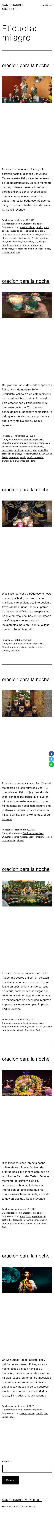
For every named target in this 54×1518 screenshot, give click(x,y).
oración (26, 245)
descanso (13, 446)
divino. (36, 234)
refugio (36, 453)
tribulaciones (8, 252)
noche (18, 245)
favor (24, 238)
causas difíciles (17, 230)
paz (41, 245)
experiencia (15, 238)
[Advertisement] (27, 136)
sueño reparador (35, 457)
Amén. (39, 227)
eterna (5, 238)
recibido (28, 248)
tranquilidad (8, 460)
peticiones (7, 248)
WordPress (29, 1506)
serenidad (14, 457)
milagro (42, 241)
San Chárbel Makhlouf (22, 1500)
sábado (5, 650)
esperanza (45, 234)
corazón (17, 234)
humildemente (14, 241)
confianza (40, 230)
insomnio (38, 446)
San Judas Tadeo (41, 248)
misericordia (8, 245)
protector (18, 248)
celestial (30, 230)
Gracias (35, 238)
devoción (26, 234)
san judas (15, 650)
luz (35, 241)
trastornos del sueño (25, 460)
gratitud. (44, 238)
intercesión (27, 241)
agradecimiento (27, 227)
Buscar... (7, 1461)
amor (46, 227)
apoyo (5, 230)
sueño (23, 457)
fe (29, 238)
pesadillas (43, 450)
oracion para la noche (26, 65)
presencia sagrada (11, 453)
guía (4, 241)
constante (7, 234)
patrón (34, 245)
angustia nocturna (29, 443)
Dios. (28, 1216)
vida (18, 252)
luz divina (18, 450)
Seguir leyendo (15, 209)
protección (26, 453)
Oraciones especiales (33, 223)
